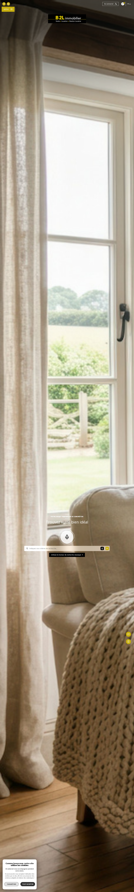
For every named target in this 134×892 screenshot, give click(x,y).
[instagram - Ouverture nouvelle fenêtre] (8, 4)
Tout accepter (27, 884)
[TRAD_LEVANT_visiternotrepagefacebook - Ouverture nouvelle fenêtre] (4, 4)
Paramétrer (11, 884)
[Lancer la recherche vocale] (67, 536)
